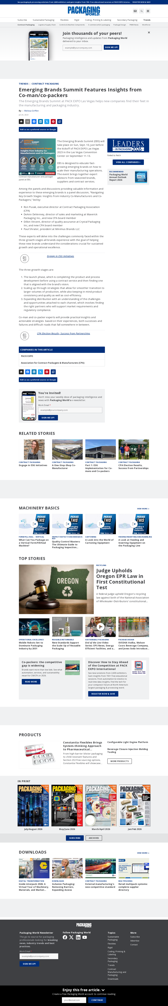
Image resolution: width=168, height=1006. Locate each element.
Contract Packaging (45, 83)
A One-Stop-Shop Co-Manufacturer (64, 467)
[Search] (141, 11)
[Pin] (53, 121)
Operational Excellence (31, 639)
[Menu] (147, 11)
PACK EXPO (27, 356)
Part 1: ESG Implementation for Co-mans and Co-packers (98, 468)
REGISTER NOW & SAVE (103, 693)
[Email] (27, 121)
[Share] (34, 121)
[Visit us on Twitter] (71, 937)
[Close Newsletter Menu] (148, 32)
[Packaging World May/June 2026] (67, 805)
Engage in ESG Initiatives (60, 256)
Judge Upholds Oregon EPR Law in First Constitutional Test (120, 579)
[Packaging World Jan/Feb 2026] (134, 805)
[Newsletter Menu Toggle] (135, 11)
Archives (94, 838)
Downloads (58, 881)
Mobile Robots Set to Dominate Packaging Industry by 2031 (31, 645)
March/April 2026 (101, 829)
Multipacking (125, 881)
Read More (31, 681)
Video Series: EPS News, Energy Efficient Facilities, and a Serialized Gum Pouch (99, 645)
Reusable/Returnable (63, 639)
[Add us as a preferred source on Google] (59, 121)
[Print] (21, 121)
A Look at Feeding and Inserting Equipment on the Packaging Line (131, 542)
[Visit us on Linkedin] (78, 937)
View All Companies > (128, 162)
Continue (97, 1000)
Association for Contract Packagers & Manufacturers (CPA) (52, 363)
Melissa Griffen (31, 110)
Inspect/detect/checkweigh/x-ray (67, 538)
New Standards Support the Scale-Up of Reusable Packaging (66, 645)
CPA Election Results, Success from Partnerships (63, 333)
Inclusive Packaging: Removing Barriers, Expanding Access (63, 887)
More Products (120, 761)
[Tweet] (46, 121)
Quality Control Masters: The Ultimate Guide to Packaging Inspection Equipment (66, 544)
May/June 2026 (67, 829)
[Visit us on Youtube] (84, 937)
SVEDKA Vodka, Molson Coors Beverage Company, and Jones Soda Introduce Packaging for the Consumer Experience (133, 645)
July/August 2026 (33, 829)
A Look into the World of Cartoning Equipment (99, 541)
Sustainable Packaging (97, 639)
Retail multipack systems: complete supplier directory (133, 887)
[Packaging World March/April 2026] (101, 805)
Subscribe (74, 838)
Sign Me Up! (111, 47)
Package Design (126, 639)
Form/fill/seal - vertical (31, 537)
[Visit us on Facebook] (65, 937)
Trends (23, 83)
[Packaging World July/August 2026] (33, 805)
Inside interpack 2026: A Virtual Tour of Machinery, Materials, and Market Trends (34, 887)
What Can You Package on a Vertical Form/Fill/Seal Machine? (34, 542)
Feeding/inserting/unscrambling (135, 537)
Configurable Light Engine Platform (127, 742)
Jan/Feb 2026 (135, 829)
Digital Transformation (31, 881)
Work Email (44, 405)
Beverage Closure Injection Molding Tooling (127, 750)
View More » (143, 508)
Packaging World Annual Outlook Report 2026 (118, 177)
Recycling (101, 565)
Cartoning (90, 537)
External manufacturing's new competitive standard (100, 885)
